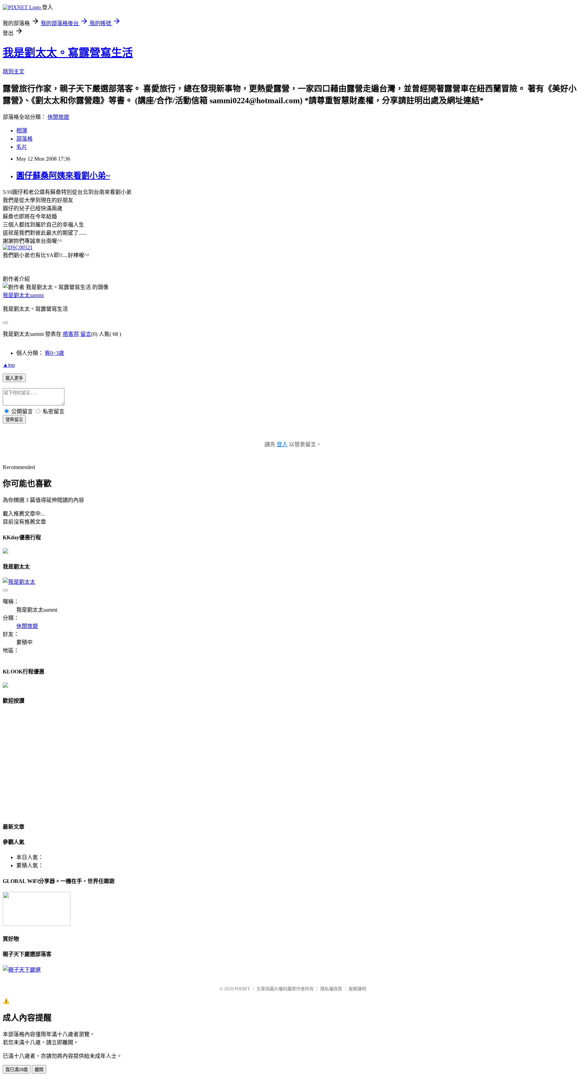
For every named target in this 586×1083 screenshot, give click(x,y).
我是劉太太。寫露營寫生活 (68, 53)
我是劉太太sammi (23, 295)
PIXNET (242, 988)
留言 (85, 334)
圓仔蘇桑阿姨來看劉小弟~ (63, 175)
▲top (9, 365)
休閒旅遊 (58, 117)
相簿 (21, 130)
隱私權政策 (331, 988)
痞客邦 (71, 334)
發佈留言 (14, 419)
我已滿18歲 (16, 1069)
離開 (39, 1069)
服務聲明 (357, 988)
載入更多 (14, 378)
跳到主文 (13, 71)
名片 (21, 147)
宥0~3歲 (54, 353)
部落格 (24, 139)
